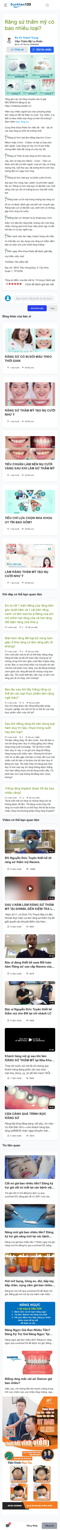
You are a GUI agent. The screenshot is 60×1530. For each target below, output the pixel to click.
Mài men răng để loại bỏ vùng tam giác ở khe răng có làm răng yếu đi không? (29, 642)
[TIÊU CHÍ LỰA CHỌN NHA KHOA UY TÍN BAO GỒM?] (30, 502)
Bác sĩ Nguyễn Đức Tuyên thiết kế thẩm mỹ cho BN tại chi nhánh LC (28, 1011)
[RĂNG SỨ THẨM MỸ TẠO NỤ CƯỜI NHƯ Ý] (30, 394)
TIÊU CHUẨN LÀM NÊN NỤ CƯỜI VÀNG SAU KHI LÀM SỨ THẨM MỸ (30, 466)
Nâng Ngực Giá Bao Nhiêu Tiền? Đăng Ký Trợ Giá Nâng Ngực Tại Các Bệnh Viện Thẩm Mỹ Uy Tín (27, 1332)
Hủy (52, 308)
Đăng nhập (32, 1525)
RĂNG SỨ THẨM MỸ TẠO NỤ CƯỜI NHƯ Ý (30, 412)
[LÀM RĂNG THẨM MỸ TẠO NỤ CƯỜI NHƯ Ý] (30, 555)
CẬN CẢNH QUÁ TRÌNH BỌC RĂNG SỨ (25, 1116)
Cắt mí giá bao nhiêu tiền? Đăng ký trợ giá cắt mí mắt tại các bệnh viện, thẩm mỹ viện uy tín (29, 1185)
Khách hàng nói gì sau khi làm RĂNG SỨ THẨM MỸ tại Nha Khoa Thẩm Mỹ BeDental (29, 1058)
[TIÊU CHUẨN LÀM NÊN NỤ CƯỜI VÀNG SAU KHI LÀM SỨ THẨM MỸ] (30, 448)
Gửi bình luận (37, 308)
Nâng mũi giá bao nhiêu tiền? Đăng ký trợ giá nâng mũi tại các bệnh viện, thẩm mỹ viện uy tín (29, 1234)
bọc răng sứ (22, 121)
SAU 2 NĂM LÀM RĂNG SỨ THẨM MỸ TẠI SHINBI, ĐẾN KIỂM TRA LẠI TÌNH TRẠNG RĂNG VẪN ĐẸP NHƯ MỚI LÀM (30, 907)
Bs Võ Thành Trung (26, 37)
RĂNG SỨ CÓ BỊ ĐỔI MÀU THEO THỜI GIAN (28, 359)
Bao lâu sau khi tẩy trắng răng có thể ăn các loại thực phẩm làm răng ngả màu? (29, 694)
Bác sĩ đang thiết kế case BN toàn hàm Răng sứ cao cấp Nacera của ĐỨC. (28, 964)
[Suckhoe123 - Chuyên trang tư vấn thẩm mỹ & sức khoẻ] (20, 4)
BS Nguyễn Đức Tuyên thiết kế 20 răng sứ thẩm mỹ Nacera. (28, 860)
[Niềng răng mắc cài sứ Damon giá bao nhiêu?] (30, 1362)
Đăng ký (49, 1525)
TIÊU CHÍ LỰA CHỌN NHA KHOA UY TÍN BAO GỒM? (28, 520)
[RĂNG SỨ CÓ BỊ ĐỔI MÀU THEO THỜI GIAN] (30, 340)
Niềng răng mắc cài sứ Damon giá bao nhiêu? (28, 1381)
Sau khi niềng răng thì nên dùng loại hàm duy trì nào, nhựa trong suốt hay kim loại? (30, 728)
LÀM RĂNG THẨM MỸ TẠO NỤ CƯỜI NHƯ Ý (26, 574)
